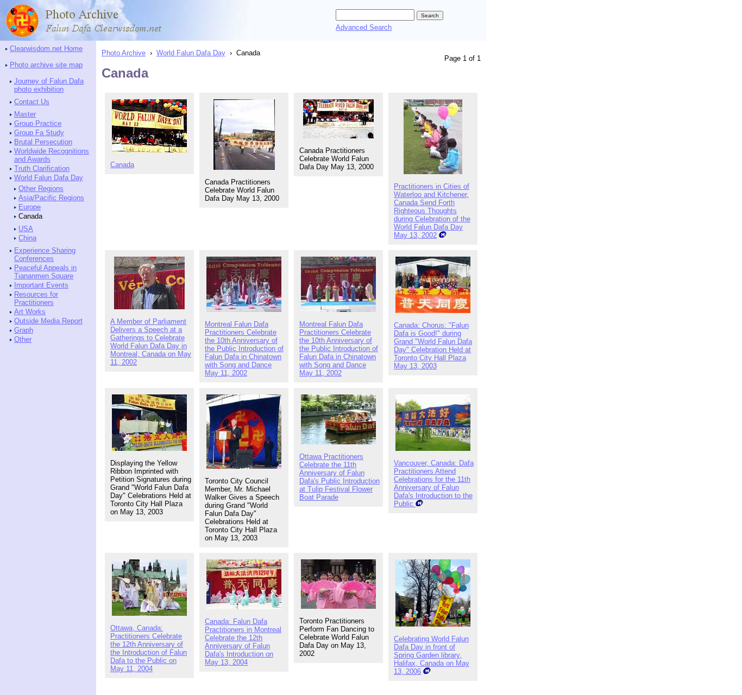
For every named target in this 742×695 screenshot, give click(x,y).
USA (25, 229)
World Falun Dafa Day (48, 178)
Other (23, 339)
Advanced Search (364, 27)
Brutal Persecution (43, 142)
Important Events (41, 285)
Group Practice (37, 123)
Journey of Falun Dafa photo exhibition (49, 85)
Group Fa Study (39, 133)
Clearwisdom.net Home (46, 48)
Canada (122, 165)
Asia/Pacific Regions (51, 198)
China (27, 238)
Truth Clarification (42, 168)
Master (25, 114)
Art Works (30, 312)
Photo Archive (124, 53)
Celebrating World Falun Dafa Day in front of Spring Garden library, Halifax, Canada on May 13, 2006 (431, 655)
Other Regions (41, 188)
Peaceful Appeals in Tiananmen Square (45, 272)
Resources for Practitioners (36, 298)
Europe (29, 207)
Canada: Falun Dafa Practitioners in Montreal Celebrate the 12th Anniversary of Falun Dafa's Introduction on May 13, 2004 (243, 641)
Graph (23, 330)
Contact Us (31, 102)
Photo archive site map (46, 65)
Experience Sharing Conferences (45, 254)
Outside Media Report (48, 321)
